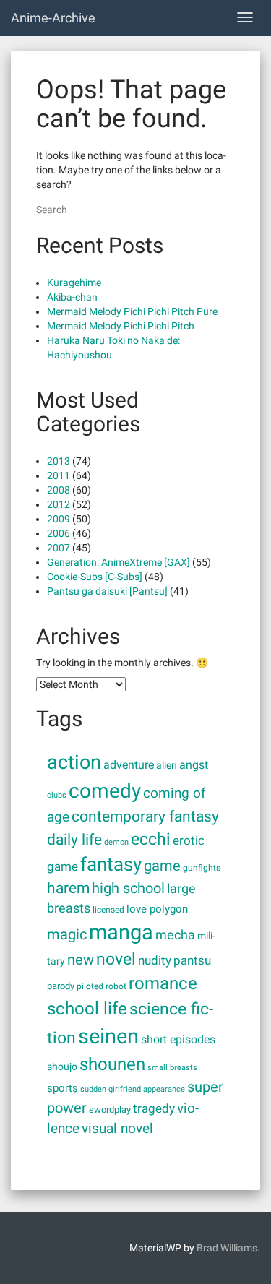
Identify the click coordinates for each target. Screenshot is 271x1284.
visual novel (117, 1128)
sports (62, 1088)
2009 (58, 519)
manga (121, 932)
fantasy (111, 864)
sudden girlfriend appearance (132, 1089)
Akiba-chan (72, 297)
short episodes (178, 1039)
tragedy (154, 1109)
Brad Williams (227, 1248)
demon (116, 842)
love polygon (157, 908)
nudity (154, 960)
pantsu (192, 960)
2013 (58, 461)
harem (68, 888)
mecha (175, 935)
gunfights (201, 868)
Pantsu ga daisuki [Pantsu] (107, 591)
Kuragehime (74, 282)
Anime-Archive (53, 17)
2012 (58, 504)
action (74, 762)
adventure (128, 765)
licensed (108, 910)
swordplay (110, 1109)
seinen (108, 1036)
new (80, 959)
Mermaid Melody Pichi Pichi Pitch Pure (132, 311)
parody (60, 986)
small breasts (172, 1067)
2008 (58, 490)
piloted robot (101, 986)
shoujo (62, 1066)
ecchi (151, 839)
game (162, 866)
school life (87, 1008)
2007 (58, 547)
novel (116, 959)
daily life (74, 839)
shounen (112, 1064)
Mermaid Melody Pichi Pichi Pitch (120, 326)
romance (163, 983)
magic (67, 934)
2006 (58, 533)
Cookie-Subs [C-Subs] (94, 576)
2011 (58, 475)
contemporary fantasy (145, 816)
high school (128, 888)
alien (166, 765)
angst (193, 765)
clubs (56, 795)
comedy (105, 791)
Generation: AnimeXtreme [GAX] (118, 562)
